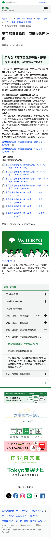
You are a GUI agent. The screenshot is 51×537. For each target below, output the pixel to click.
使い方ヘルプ (38, 510)
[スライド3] (24, 421)
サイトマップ (8, 515)
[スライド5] (28, 421)
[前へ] (7, 422)
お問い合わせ (8, 510)
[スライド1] (19, 421)
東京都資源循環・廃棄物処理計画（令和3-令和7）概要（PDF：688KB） (26, 166)
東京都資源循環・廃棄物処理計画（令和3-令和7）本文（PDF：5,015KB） (26, 173)
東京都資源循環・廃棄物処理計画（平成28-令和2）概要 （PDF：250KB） (26, 180)
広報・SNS (43, 520)
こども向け (21, 515)
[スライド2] (21, 421)
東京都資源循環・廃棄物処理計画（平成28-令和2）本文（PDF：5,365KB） (26, 187)
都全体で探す (44, 2)
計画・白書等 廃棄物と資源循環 (21, 329)
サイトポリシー (23, 510)
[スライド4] (26, 421)
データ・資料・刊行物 (26, 520)
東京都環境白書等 (14, 301)
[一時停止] (31, 421)
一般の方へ (33, 515)
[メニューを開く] (46, 9)
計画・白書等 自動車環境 (18, 373)
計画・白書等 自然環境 (17, 322)
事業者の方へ (8, 520)
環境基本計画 (12, 294)
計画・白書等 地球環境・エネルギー (23, 315)
